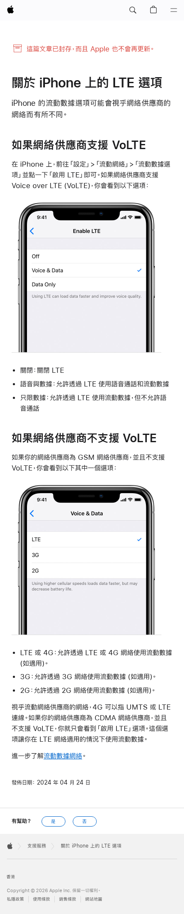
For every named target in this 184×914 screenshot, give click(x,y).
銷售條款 (67, 899)
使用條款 (41, 899)
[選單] (173, 10)
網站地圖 (93, 899)
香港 (10, 877)
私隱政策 (15, 899)
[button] (132, 10)
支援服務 (36, 845)
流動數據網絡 (63, 755)
